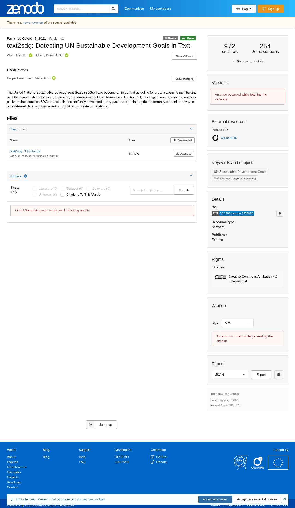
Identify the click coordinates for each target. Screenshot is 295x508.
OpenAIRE (229, 138)
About (11, 457)
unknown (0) (47, 194)
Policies (12, 462)
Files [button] (18, 129)
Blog (46, 457)
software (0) (101, 188)
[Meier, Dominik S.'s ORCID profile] (66, 55)
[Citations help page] (26, 176)
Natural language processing (235, 178)
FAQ (82, 462)
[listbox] (237, 323)
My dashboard (160, 8)
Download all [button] (184, 140)
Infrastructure (17, 467)
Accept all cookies (215, 499)
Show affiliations (184, 56)
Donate (161, 462)
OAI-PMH (122, 462)
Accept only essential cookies (257, 499)
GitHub (160, 457)
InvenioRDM (66, 505)
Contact (12, 487)
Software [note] (170, 38)
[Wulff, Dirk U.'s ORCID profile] (30, 55)
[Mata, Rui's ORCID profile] (53, 78)
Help (82, 457)
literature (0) (48, 188)
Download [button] (185, 153)
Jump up (105, 424)
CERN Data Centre (39, 505)
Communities (134, 8)
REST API (122, 457)
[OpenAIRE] (258, 468)
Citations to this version (84, 194)
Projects (13, 477)
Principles (14, 472)
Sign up (273, 9)
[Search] (113, 8)
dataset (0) (75, 188)
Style (215, 323)
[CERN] (241, 468)
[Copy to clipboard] (279, 213)
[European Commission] (278, 468)
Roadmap (14, 482)
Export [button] (261, 374)
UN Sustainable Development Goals (240, 171)
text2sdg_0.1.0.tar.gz (25, 151)
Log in (246, 9)
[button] (247, 279)
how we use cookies (90, 499)
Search (184, 190)
